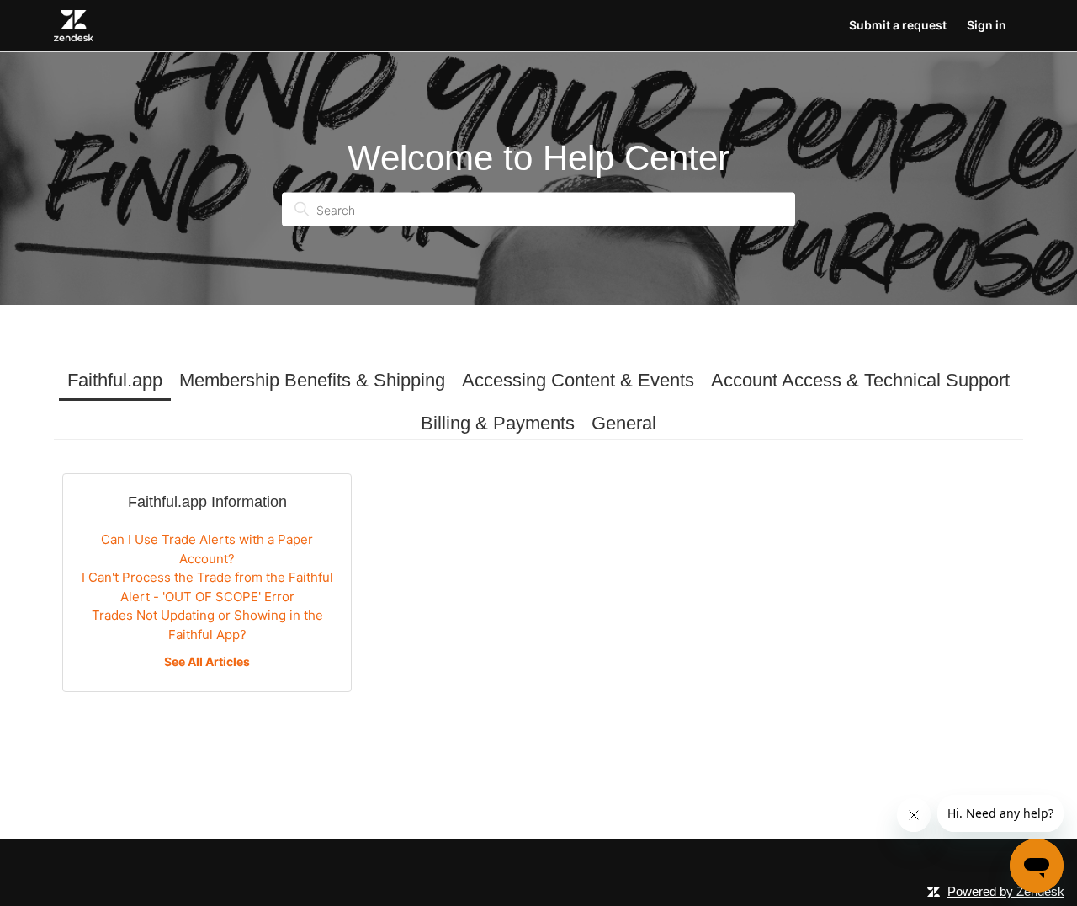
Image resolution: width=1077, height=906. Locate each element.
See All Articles (207, 661)
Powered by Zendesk (1005, 891)
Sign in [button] (986, 25)
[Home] (73, 25)
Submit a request (898, 25)
